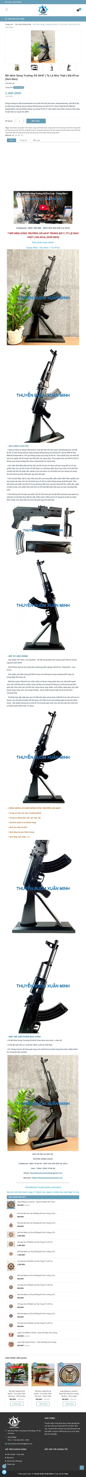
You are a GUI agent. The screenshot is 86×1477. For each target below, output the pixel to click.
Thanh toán (11, 1464)
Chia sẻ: (8, 135)
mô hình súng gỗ (24, 130)
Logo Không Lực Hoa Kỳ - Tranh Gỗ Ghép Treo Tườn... (36, 1202)
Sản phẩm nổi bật (17, 1197)
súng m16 (38, 132)
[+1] (22, 135)
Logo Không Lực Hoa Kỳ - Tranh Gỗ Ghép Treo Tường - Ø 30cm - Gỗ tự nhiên (69, 1393)
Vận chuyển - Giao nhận (15, 1454)
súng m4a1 (55, 132)
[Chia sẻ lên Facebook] (13, 135)
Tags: (7, 128)
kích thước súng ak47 (17, 128)
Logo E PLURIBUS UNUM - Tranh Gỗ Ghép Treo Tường (37, 1333)
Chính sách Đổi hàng (14, 1461)
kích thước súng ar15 (32, 128)
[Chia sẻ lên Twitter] (16, 135)
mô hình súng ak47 (73, 128)
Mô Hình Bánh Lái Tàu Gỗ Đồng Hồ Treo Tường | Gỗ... (36, 1232)
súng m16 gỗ (46, 132)
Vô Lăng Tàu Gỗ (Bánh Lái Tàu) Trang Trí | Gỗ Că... (35, 1242)
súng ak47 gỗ (75, 130)
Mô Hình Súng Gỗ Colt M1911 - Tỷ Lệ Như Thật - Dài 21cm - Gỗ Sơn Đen (17, 1393)
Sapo (66, 1474)
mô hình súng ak (61, 128)
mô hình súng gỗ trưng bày (40, 130)
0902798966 (16, 2)
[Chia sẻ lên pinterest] (19, 135)
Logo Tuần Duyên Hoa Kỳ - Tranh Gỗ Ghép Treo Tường (36, 1342)
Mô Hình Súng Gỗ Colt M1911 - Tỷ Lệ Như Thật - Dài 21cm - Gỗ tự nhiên (43, 1393)
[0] (78, 10)
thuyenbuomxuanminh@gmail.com (20, 1444)
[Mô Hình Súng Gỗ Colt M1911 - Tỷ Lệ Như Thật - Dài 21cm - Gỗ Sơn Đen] (16, 1374)
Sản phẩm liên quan (16, 1358)
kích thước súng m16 (47, 128)
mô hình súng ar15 (11, 130)
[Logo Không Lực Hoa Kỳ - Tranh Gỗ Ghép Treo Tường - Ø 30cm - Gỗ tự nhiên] (69, 1374)
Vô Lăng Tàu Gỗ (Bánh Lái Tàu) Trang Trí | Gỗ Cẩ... (35, 1285)
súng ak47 (66, 130)
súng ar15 (21, 132)
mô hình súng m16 (56, 130)
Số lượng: (9, 121)
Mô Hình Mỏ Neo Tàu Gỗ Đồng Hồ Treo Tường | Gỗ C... (37, 1213)
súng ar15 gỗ (30, 132)
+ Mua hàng (17, 1404)
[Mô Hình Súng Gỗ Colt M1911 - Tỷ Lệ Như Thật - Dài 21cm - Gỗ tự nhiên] (43, 1374)
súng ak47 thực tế (11, 132)
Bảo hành (10, 1458)
